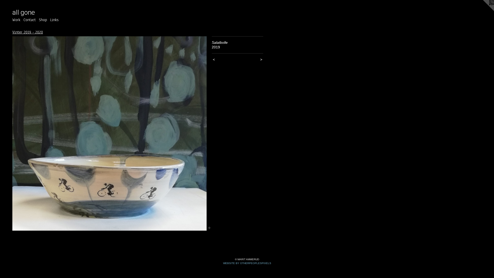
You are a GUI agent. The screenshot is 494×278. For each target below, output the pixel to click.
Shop (43, 19)
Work (16, 19)
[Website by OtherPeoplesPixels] (483, 10)
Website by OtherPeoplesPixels (247, 263)
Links (54, 19)
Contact (29, 19)
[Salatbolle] (109, 133)
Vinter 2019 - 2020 (27, 32)
